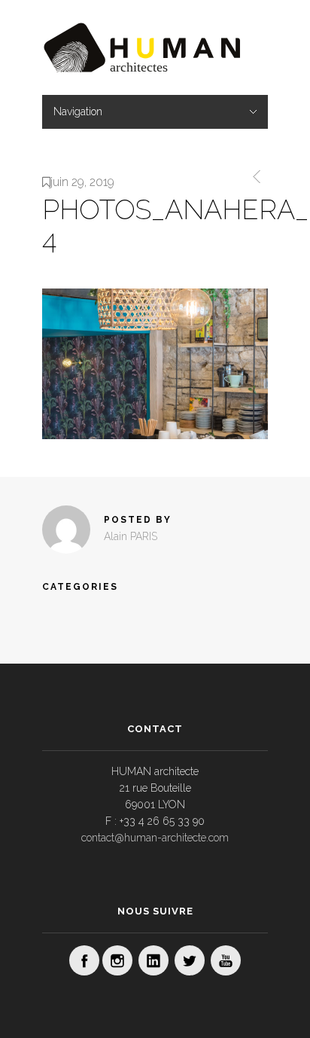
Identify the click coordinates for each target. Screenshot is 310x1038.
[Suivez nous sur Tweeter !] (190, 960)
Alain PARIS (130, 536)
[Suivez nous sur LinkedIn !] (153, 960)
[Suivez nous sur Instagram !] (117, 960)
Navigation (77, 111)
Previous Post (254, 176)
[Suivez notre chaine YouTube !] (226, 960)
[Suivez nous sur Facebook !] (84, 960)
